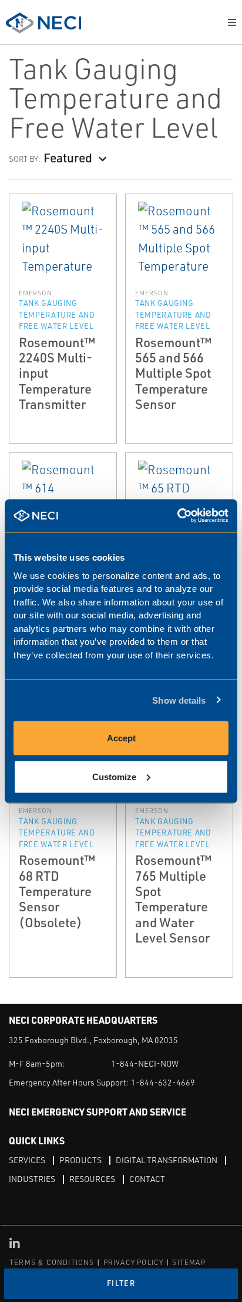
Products (80, 1160)
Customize (114, 776)
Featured (67, 157)
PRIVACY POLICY (133, 1262)
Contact (147, 1179)
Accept (121, 738)
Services (27, 1160)
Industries (32, 1179)
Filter (121, 1283)
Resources (92, 1179)
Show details (179, 700)
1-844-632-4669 (163, 1082)
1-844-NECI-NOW (145, 1063)
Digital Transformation (166, 1160)
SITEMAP (188, 1262)
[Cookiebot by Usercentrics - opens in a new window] (177, 516)
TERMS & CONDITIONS (52, 1262)
